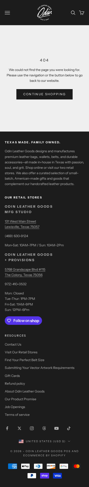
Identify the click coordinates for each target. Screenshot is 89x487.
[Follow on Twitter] (19, 428)
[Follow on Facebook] (7, 428)
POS (67, 451)
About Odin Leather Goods (25, 391)
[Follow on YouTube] (56, 428)
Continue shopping (44, 94)
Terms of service (17, 415)
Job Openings (15, 407)
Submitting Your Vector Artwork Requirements (40, 368)
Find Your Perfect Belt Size (24, 360)
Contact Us (13, 344)
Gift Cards (12, 376)
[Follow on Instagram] (31, 428)
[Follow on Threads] (44, 428)
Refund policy (15, 383)
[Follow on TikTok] (68, 428)
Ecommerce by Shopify (44, 455)
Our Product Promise (20, 399)
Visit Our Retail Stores (21, 352)
